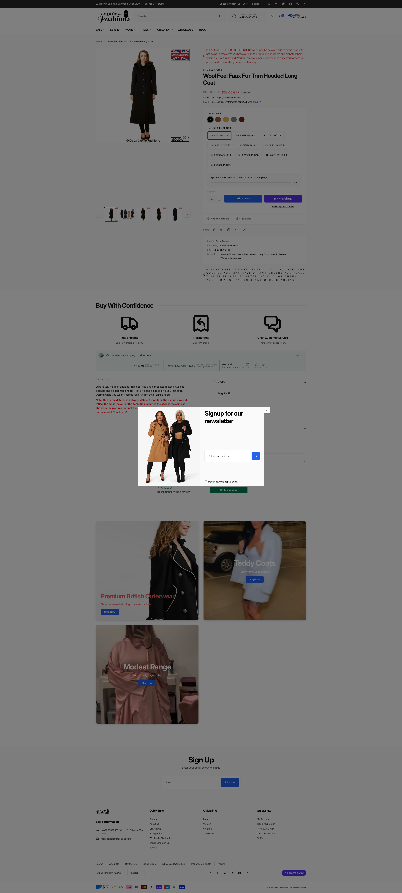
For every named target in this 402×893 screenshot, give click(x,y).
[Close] (267, 410)
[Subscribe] (256, 456)
